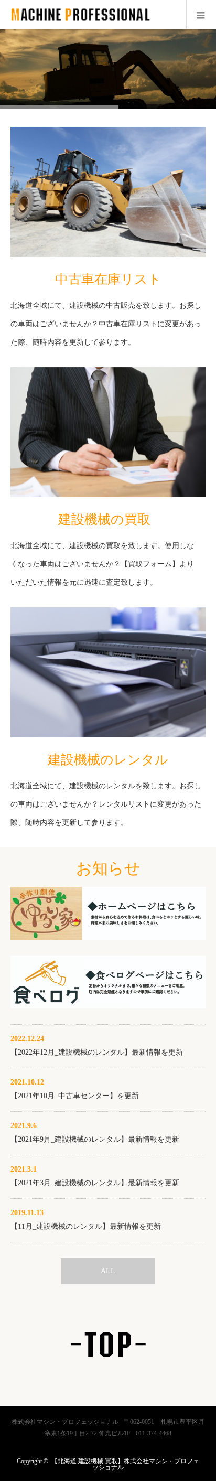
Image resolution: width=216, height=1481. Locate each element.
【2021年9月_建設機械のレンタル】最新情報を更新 (94, 1139)
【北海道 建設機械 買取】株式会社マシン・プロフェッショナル (125, 1464)
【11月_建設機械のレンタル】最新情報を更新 (85, 1226)
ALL (108, 1271)
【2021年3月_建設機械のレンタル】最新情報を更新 (94, 1183)
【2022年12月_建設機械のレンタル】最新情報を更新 (96, 1052)
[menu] (201, 14)
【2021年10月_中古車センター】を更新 (74, 1096)
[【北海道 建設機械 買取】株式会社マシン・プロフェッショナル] (80, 23)
